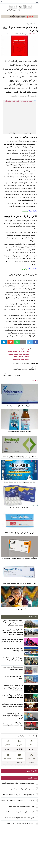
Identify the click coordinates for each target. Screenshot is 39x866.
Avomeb (25, 349)
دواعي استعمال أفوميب (20, 356)
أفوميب (19, 349)
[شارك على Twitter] (29, 342)
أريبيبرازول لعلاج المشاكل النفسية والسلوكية (19, 406)
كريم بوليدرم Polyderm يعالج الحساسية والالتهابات (19, 817)
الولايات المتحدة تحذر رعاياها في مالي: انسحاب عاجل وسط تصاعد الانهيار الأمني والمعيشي (13, 623)
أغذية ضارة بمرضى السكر (19, 609)
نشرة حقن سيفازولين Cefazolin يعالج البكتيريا (20, 823)
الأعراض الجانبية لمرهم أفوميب (17, 351)
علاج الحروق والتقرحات (20, 359)
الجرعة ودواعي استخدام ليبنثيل (19, 507)
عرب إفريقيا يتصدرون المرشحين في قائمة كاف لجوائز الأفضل (12, 696)
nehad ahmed (34, 33)
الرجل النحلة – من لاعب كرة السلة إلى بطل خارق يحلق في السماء (13, 659)
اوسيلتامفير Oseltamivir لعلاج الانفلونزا (24, 368)
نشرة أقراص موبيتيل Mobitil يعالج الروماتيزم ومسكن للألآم (19, 558)
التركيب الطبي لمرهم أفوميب (18, 354)
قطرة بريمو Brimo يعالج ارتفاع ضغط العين (21, 806)
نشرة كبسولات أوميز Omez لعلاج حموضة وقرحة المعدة (13, 668)
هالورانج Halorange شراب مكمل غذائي (19, 431)
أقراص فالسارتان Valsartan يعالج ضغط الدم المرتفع (19, 812)
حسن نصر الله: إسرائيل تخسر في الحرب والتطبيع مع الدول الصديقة (13, 724)
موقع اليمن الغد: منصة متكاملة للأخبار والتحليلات (13, 649)
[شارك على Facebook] (35, 342)
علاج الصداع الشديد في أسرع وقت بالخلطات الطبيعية (18, 794)
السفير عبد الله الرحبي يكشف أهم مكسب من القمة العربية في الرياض (12, 705)
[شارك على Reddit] (10, 342)
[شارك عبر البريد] (23, 342)
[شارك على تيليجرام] (4, 342)
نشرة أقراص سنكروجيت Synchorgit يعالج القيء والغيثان (19, 457)
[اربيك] (19, 18)
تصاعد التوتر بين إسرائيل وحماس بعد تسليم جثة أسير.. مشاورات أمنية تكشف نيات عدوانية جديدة (12, 632)
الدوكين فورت (24, 269)
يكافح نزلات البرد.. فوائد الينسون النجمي (22, 789)
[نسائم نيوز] (19, 8)
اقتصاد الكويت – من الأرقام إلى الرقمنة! (13, 677)
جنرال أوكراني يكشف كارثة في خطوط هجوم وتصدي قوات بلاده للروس (13, 715)
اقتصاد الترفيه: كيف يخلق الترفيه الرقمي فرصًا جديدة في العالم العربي (12, 640)
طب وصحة (29, 23)
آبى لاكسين (25, 211)
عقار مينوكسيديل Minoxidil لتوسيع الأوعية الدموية (19, 482)
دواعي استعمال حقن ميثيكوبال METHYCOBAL (19, 533)
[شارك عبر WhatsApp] (16, 342)
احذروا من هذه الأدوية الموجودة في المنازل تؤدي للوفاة (17, 800)
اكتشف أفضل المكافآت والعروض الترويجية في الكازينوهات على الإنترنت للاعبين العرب (13, 687)
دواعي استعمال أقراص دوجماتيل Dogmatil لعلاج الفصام (19, 583)
